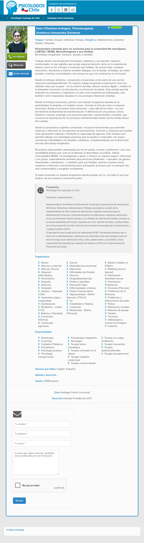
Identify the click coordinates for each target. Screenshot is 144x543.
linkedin (65, 9)
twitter (58, 9)
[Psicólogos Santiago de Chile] (26, 7)
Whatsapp (18, 65)
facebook (51, 9)
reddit (72, 9)
